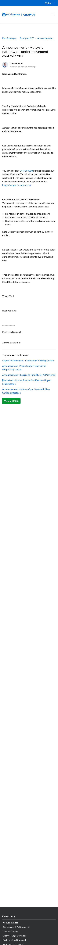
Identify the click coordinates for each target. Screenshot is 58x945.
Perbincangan (9, 38)
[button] (52, 13)
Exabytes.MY (27, 38)
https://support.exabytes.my (16, 185)
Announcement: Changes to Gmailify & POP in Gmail (28, 374)
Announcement (45, 38)
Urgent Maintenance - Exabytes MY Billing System (28, 360)
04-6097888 (26, 170)
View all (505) (11, 400)
